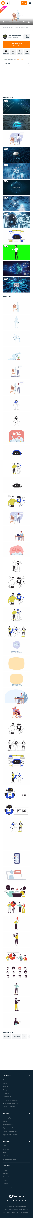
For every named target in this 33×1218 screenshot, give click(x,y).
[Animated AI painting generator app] (16, 386)
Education (6, 1092)
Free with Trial (16, 44)
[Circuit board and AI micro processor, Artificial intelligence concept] (16, 121)
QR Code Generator (9, 1106)
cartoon (7, 1036)
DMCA (5, 1120)
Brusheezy (6, 1079)
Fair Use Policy (25, 1211)
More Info (7, 63)
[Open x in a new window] (21, 1199)
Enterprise (6, 1089)
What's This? (20, 59)
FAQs (4, 1145)
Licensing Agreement (9, 1117)
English (5, 1169)
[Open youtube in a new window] (24, 1199)
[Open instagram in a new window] (10, 1199)
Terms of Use (6, 1211)
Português (6, 1176)
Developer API (7, 1096)
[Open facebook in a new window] (7, 1199)
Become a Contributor (9, 1158)
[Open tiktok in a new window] (19, 1199)
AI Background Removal (10, 1102)
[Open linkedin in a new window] (13, 1199)
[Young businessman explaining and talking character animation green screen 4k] (16, 251)
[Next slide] (26, 1035)
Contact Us (6, 1148)
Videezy (5, 1086)
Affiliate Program (8, 1124)
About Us (6, 1151)
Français (5, 1183)
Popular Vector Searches (10, 1127)
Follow (27, 37)
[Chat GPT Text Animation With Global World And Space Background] (16, 186)
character (17, 1036)
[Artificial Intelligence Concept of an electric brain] (16, 267)
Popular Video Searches (10, 1134)
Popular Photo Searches (10, 1130)
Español (5, 1173)
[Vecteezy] (3, 3)
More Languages (8, 1186)
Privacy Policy (15, 1211)
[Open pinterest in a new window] (16, 1199)
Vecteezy (5, 1082)
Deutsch (5, 1179)
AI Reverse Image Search (10, 1099)
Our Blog (5, 1155)
